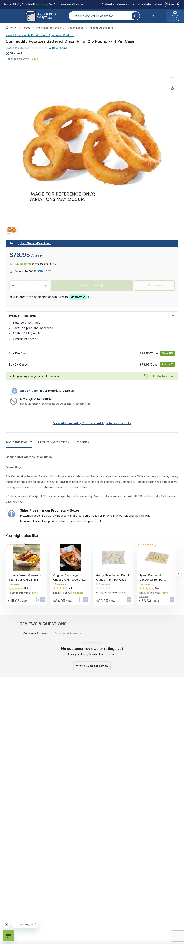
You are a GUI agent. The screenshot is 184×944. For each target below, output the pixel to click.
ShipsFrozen (29, 390)
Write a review (58, 47)
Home (13, 27)
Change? (44, 271)
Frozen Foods (75, 27)
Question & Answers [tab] (68, 633)
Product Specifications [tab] (53, 442)
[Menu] (8, 16)
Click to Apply (172, 4)
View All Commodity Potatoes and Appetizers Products (40, 35)
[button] (153, 16)
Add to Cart (89, 285)
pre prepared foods (48, 27)
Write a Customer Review (92, 665)
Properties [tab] (82, 442)
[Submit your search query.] (136, 16)
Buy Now (156, 285)
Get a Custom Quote (162, 375)
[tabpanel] (92, 489)
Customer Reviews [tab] (35, 633)
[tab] (11, 229)
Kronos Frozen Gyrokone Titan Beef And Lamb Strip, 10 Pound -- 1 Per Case (26, 579)
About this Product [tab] (19, 442)
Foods (26, 27)
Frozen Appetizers (101, 27)
